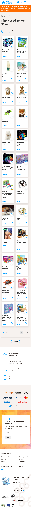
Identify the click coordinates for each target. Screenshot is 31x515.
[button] (12, 45)
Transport (21, 459)
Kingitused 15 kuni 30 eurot (19, 15)
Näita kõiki (15, 341)
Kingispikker (9, 15)
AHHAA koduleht (17, 490)
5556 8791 (6, 464)
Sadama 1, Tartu (5, 456)
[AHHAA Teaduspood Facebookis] (9, 470)
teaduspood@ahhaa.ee (7, 466)
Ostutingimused (23, 456)
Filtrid (7, 30)
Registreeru (22, 469)
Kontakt (21, 466)
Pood (5, 15)
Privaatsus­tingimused (22, 463)
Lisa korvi (12, 55)
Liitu (8, 437)
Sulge (29, 8)
